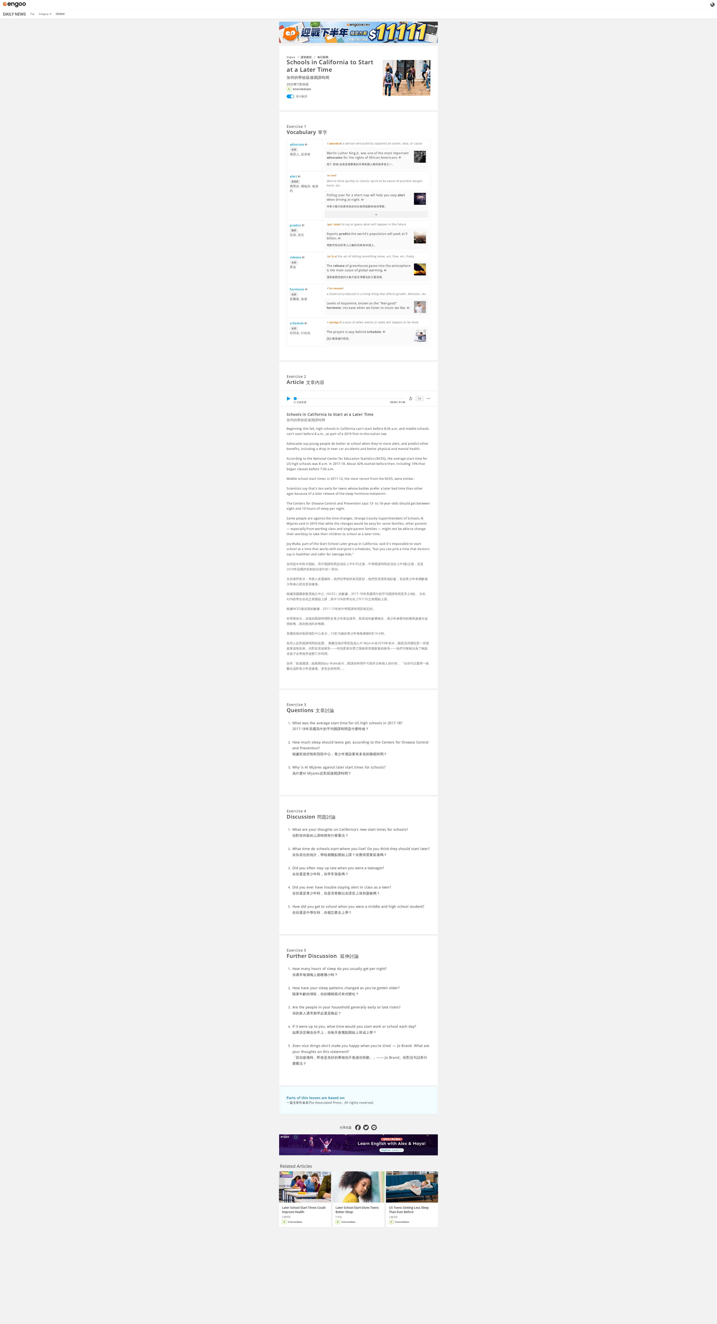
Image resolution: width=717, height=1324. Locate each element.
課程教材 (60, 14)
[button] (376, 214)
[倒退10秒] (410, 398)
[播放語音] (306, 145)
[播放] (288, 398)
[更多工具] (428, 398)
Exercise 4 (296, 811)
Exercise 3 (296, 704)
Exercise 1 (296, 126)
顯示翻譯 (301, 96)
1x (419, 398)
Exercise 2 (296, 376)
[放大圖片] (406, 78)
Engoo (291, 57)
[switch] (290, 96)
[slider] (295, 398)
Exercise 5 (296, 950)
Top (32, 14)
